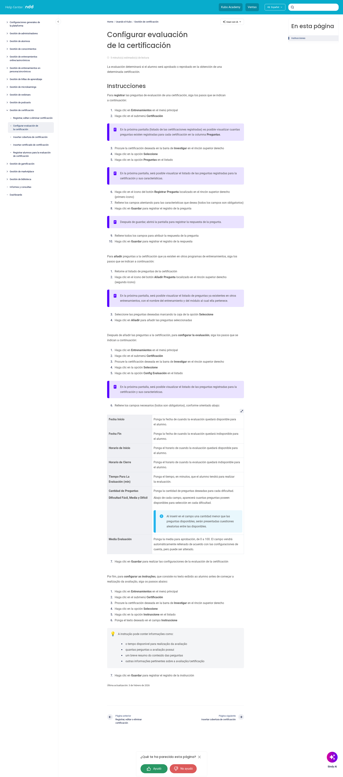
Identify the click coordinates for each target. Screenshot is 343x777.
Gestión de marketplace (22, 171)
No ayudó (186, 768)
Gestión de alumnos (20, 41)
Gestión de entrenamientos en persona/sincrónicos (25, 70)
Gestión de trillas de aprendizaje (26, 79)
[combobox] (313, 7)
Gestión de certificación (22, 110)
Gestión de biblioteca (20, 179)
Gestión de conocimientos (23, 49)
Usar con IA (232, 22)
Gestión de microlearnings (23, 87)
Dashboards (16, 194)
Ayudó (157, 768)
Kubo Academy (230, 7)
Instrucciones (298, 38)
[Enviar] (292, 7)
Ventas (252, 7)
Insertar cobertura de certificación (30, 137)
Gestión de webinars (20, 94)
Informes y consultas (20, 187)
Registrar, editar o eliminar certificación (33, 118)
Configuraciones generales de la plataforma (25, 24)
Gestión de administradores (24, 33)
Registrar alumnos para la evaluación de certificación (32, 154)
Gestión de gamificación (22, 163)
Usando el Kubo (124, 21)
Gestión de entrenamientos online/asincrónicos (23, 58)
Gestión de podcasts (20, 102)
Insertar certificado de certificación (31, 144)
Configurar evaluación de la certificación (25, 127)
